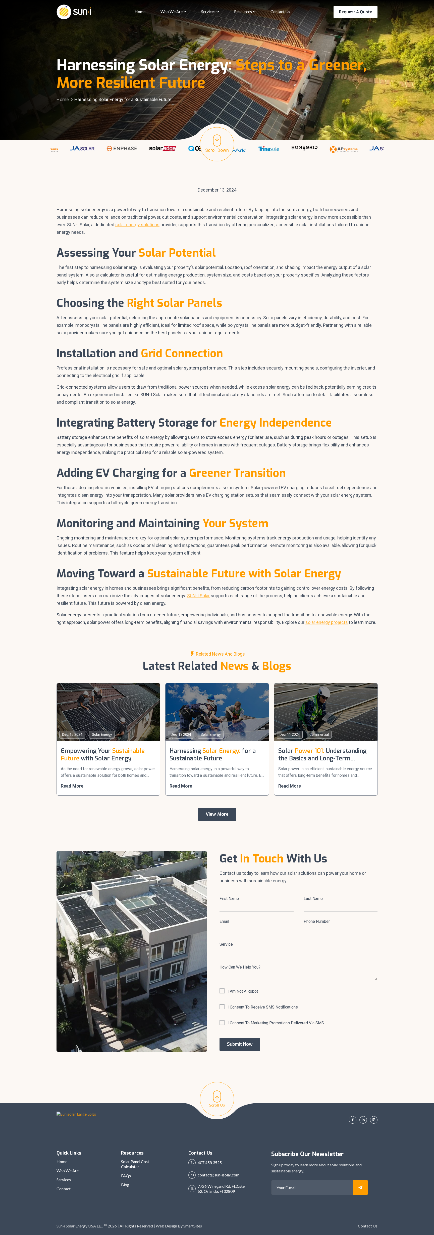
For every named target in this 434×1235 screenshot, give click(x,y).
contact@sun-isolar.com (218, 1174)
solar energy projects (326, 622)
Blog (125, 1184)
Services (64, 1179)
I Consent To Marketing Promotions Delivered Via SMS (276, 1023)
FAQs (126, 1175)
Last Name (313, 898)
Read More (72, 786)
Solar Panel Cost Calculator (135, 1164)
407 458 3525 (210, 1162)
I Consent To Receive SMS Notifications (263, 1007)
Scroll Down (217, 150)
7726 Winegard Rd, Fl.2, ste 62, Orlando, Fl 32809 (221, 1189)
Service (226, 944)
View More (217, 814)
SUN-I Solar (198, 595)
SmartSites (192, 1225)
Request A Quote (355, 12)
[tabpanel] (50, 150)
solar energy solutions (137, 224)
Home (63, 99)
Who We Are (68, 1170)
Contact (64, 1188)
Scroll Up (217, 1105)
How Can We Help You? (240, 967)
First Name (229, 898)
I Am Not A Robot (243, 991)
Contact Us (367, 1225)
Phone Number (317, 921)
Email (224, 921)
